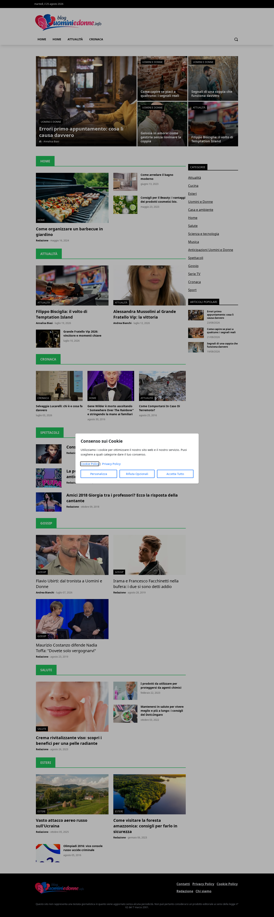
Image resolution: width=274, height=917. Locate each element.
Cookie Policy (90, 464)
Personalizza (98, 474)
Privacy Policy (111, 464)
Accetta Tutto (175, 474)
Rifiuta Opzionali (137, 474)
